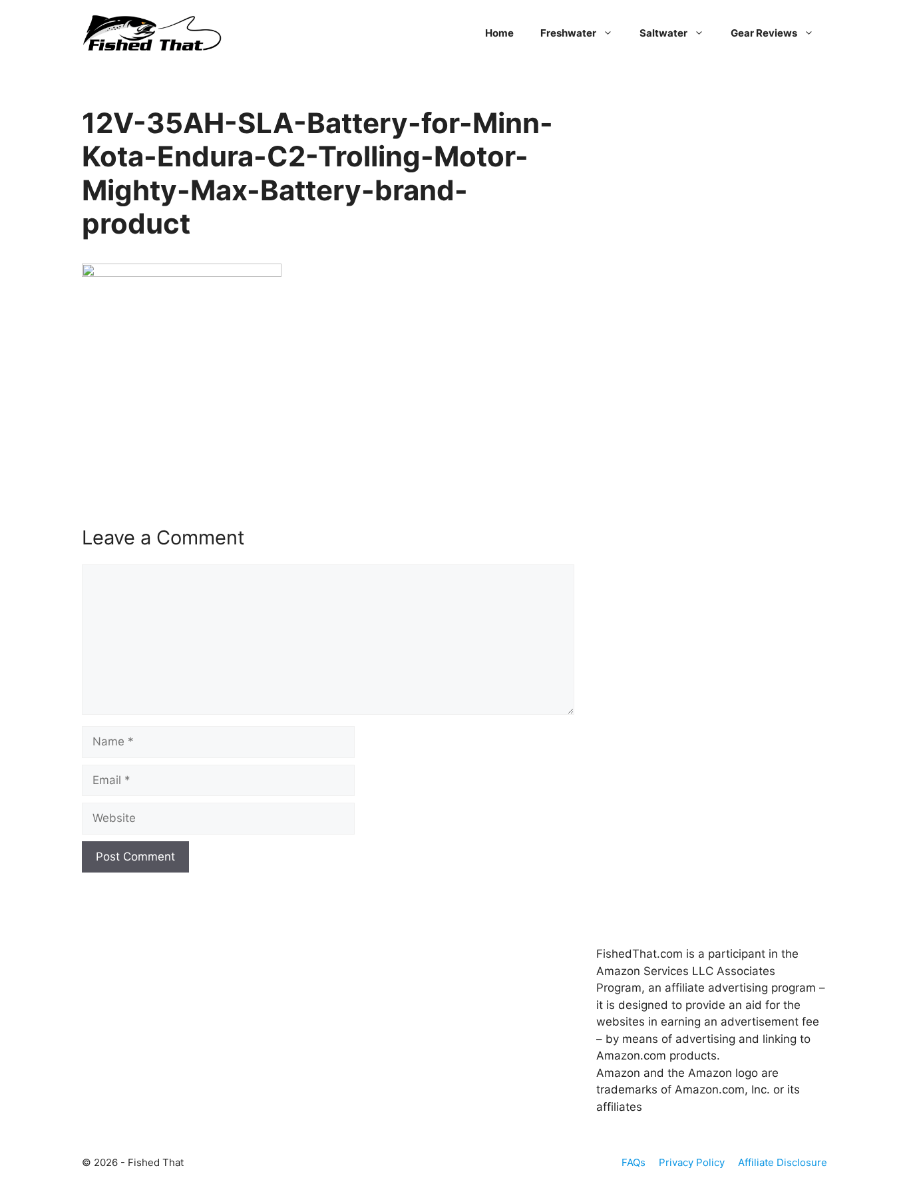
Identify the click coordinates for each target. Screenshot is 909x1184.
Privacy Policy (692, 1162)
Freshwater (568, 33)
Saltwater (663, 33)
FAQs (633, 1162)
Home (499, 33)
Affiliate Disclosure (782, 1162)
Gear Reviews (764, 33)
